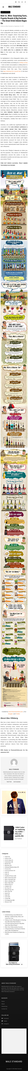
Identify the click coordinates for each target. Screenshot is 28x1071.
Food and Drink (9, 870)
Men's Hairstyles (9, 879)
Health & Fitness (9, 876)
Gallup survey (23, 62)
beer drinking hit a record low (12, 71)
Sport (6, 893)
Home (3, 1001)
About (3, 1004)
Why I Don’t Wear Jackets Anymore (14, 927)
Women (7, 902)
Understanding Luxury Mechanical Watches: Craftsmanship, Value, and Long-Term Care (14, 916)
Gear (6, 872)
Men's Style (8, 882)
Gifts (6, 874)
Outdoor (7, 886)
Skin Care (7, 891)
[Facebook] (15, 2)
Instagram (17, 781)
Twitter (18, 714)
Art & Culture (8, 860)
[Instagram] (22, 2)
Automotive (8, 862)
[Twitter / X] (18, 2)
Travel (6, 898)
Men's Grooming (9, 877)
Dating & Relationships (11, 867)
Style (6, 895)
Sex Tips (7, 888)
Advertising (4, 1006)
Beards (7, 863)
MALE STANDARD (14, 7)
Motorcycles (8, 884)
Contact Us (4, 1009)
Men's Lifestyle (8, 881)
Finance (7, 869)
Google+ (10, 714)
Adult (6, 856)
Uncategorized (8, 900)
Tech (6, 896)
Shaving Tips (8, 889)
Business (7, 865)
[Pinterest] (25, 2)
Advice (6, 858)
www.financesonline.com (15, 711)
